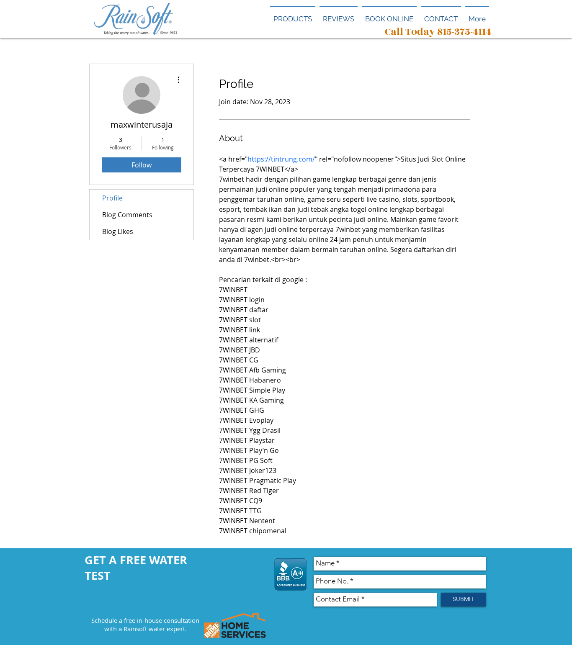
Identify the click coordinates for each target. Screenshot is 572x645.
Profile (112, 198)
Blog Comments (127, 214)
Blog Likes (117, 231)
